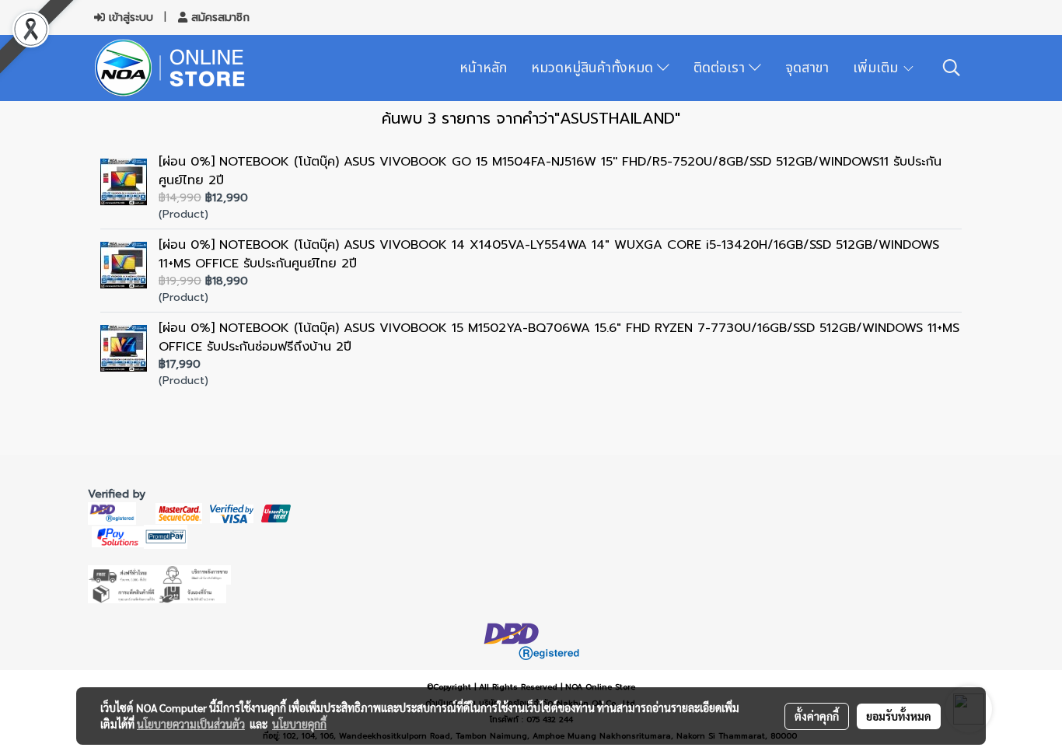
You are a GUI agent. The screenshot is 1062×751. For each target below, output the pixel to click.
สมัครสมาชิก (218, 17)
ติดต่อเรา (721, 68)
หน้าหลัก (483, 68)
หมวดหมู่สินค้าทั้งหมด (594, 68)
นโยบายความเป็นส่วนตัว (191, 724)
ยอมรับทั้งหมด (898, 716)
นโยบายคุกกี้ (299, 724)
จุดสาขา (807, 68)
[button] (951, 67)
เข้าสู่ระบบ (129, 17)
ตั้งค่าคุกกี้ (817, 716)
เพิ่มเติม (877, 68)
